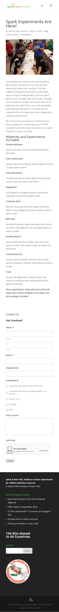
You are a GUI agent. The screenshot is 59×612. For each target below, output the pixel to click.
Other (11, 410)
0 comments (25, 34)
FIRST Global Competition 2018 (22, 507)
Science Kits (11, 34)
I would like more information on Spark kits (26, 386)
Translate (12, 404)
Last (7, 349)
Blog (46, 31)
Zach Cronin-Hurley (18, 31)
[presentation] (27, 448)
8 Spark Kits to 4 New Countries (23, 519)
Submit (10, 460)
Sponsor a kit (14, 399)
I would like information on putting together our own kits (27, 392)
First (8, 339)
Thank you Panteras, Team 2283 (23, 523)
